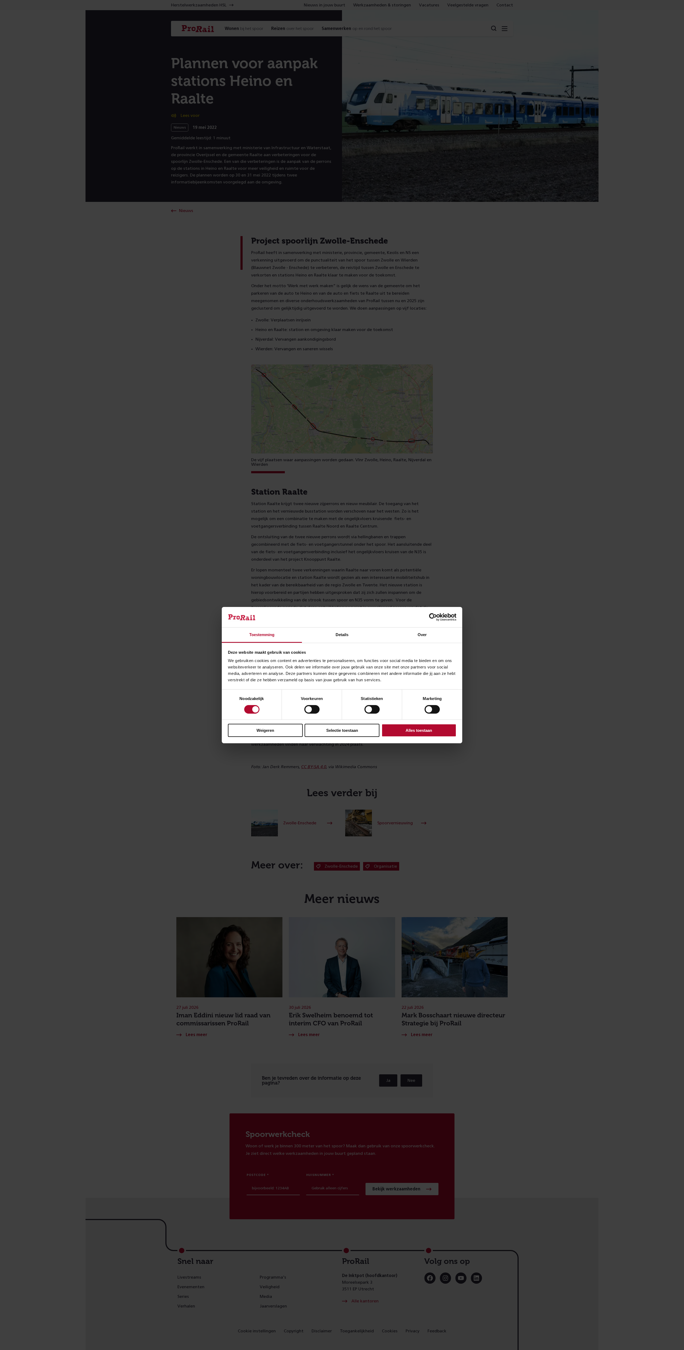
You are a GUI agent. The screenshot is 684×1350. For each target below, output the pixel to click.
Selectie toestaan (342, 730)
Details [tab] (342, 634)
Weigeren (265, 730)
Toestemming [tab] (261, 634)
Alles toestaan (419, 730)
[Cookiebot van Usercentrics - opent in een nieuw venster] (433, 617)
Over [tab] (422, 634)
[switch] (312, 709)
